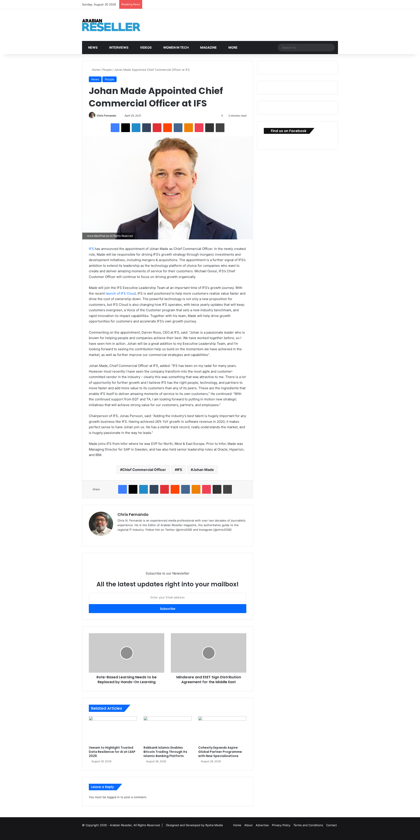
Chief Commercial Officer (144, 469)
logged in (113, 797)
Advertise (262, 825)
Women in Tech (176, 47)
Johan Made (203, 469)
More (233, 47)
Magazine (208, 47)
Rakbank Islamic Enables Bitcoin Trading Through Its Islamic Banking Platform (165, 751)
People (107, 69)
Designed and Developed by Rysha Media (194, 825)
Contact (331, 825)
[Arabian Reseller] (115, 25)
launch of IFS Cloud (121, 293)
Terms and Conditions (308, 825)
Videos (145, 47)
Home (95, 69)
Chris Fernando (106, 115)
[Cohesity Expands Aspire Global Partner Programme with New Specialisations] (222, 729)
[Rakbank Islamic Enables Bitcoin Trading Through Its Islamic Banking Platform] (168, 729)
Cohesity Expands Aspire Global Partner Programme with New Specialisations (220, 751)
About (248, 825)
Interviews (118, 47)
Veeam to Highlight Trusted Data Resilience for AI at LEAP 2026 (112, 751)
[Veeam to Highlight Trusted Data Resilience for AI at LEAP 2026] (113, 729)
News (93, 47)
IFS (91, 249)
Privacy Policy (281, 825)
